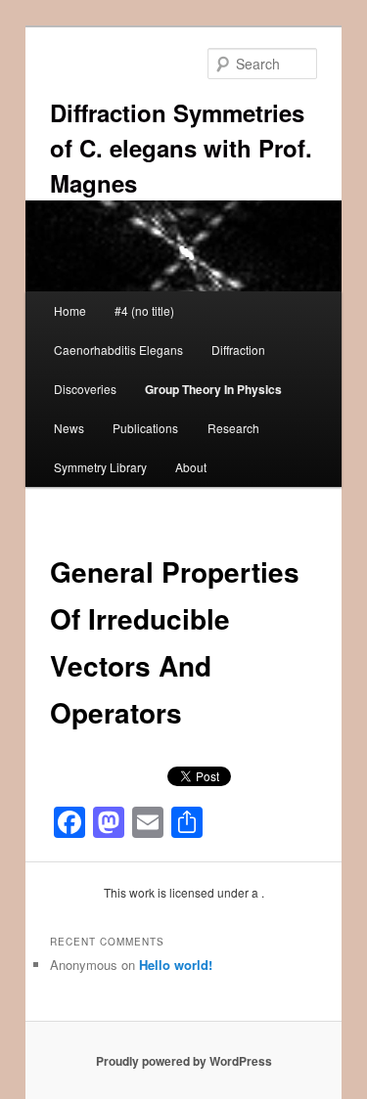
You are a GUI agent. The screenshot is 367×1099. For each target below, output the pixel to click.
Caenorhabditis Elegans (118, 349)
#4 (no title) (144, 310)
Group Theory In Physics (213, 389)
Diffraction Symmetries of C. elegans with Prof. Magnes (181, 147)
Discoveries (85, 388)
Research (233, 427)
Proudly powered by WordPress (184, 1061)
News (69, 427)
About (190, 467)
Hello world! (175, 964)
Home (70, 310)
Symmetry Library (100, 467)
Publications (145, 427)
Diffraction (238, 349)
